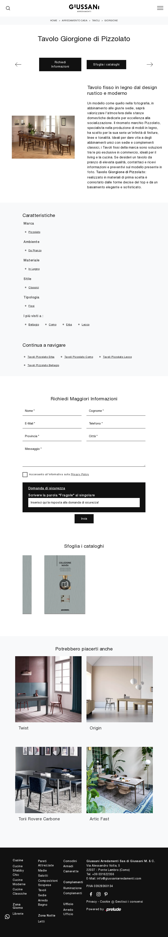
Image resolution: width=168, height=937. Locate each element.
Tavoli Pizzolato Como (78, 356)
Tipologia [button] (32, 297)
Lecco (86, 324)
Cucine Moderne (19, 882)
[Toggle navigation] (160, 8)
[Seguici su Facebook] (90, 893)
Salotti (43, 875)
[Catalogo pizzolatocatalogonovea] (31, 584)
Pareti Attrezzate (46, 863)
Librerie (18, 913)
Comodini (70, 861)
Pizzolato (34, 232)
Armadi (68, 866)
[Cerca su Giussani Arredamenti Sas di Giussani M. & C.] (8, 8)
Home (53, 20)
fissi (31, 305)
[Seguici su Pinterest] (104, 893)
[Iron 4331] (24, 64)
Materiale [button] (32, 260)
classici (33, 287)
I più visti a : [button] (33, 316)
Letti (41, 921)
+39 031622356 (103, 874)
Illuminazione (72, 888)
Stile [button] (27, 279)
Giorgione (111, 20)
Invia (84, 518)
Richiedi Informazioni (60, 64)
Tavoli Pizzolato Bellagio (43, 365)
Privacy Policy (80, 474)
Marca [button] (29, 223)
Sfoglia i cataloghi (106, 64)
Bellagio (33, 324)
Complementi (72, 893)
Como (52, 324)
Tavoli (96, 20)
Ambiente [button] (31, 242)
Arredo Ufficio (68, 912)
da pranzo (35, 250)
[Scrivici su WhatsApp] (7, 916)
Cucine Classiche (20, 891)
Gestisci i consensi (129, 901)
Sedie (42, 895)
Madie (42, 870)
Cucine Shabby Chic (18, 870)
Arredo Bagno (43, 902)
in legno (34, 268)
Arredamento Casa (74, 20)
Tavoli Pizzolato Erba (40, 356)
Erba (69, 324)
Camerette (71, 871)
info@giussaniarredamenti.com (119, 878)
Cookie (105, 901)
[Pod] (143, 64)
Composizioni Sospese (47, 883)
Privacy (91, 901)
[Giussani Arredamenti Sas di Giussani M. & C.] (84, 8)
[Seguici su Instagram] (98, 893)
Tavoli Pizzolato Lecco (117, 356)
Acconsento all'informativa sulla (59, 474)
